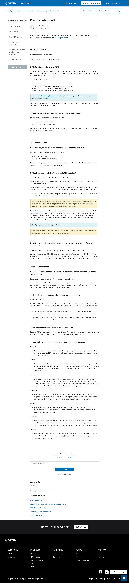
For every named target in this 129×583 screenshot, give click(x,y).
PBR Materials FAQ (15, 67)
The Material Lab (15, 26)
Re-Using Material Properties (15, 43)
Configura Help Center (14, 11)
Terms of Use (116, 579)
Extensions (30, 11)
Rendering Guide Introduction (51, 96)
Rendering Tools (53, 11)
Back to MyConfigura (69, 3)
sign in (36, 491)
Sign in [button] (106, 3)
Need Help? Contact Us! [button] (91, 3)
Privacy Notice (105, 579)
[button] (81, 527)
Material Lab (37, 211)
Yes (60, 457)
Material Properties (15, 37)
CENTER (25, 3)
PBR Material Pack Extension (15, 61)
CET (24, 11)
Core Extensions (41, 11)
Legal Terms (93, 579)
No (70, 457)
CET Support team (61, 38)
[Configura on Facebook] (101, 572)
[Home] (11, 540)
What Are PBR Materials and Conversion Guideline (17, 52)
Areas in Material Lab (16, 32)
